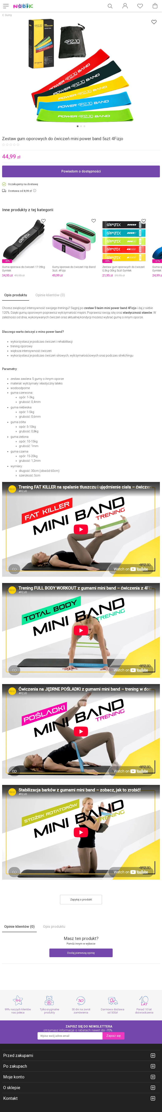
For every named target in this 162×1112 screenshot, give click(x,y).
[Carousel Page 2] (81, 126)
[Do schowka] (43, 220)
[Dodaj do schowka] (154, 22)
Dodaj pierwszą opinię (81, 952)
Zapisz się (113, 1036)
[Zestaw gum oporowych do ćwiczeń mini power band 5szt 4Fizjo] (81, 70)
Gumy (8, 15)
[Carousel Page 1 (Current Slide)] (77, 126)
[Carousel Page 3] (84, 126)
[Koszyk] (155, 6)
